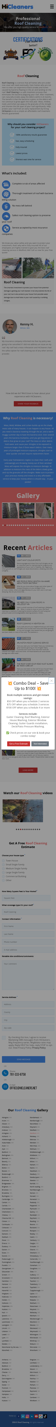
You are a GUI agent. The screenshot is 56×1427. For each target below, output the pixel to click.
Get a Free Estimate (18, 744)
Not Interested (40, 744)
